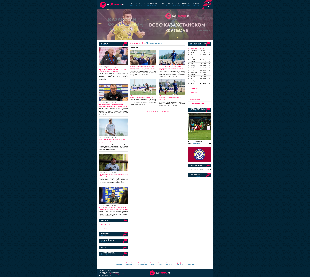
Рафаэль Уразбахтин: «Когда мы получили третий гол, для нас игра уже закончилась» (113, 208)
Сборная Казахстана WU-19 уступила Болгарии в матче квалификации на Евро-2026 (170, 97)
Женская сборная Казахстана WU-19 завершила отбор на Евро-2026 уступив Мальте (171, 68)
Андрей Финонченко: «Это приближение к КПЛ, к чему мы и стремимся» (113, 175)
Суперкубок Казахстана (197, 103)
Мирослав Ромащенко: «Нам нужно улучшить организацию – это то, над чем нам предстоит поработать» (112, 69)
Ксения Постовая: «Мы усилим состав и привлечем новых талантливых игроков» (142, 67)
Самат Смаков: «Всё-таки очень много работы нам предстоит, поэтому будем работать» (112, 141)
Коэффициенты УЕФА (107, 228)
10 (159, 112)
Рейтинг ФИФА (105, 224)
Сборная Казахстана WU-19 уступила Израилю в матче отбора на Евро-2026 (141, 96)
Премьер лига (194, 88)
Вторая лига (193, 96)
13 (168, 112)
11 (162, 112)
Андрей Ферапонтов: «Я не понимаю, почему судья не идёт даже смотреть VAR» (113, 105)
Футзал (104, 247)
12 (165, 112)
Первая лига (193, 92)
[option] (155, 24)
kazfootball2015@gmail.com (116, 274)
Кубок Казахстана (195, 99)
